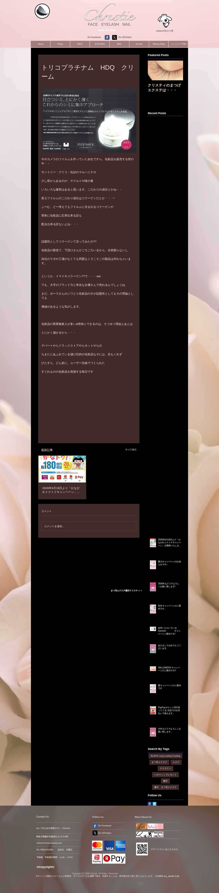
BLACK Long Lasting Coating (165, 756)
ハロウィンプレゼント (165, 774)
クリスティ (165, 768)
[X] (114, 37)
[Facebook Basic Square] (150, 804)
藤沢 (165, 781)
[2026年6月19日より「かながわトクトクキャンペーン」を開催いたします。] (62, 469)
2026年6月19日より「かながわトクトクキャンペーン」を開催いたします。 (61, 490)
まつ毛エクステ (159, 762)
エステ (176, 762)
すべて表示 (130, 449)
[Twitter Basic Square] (154, 804)
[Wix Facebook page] (107, 37)
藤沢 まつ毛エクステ (165, 787)
